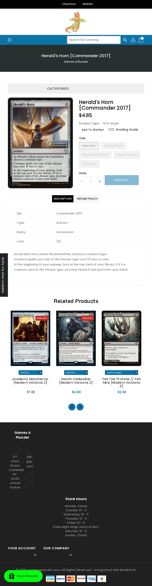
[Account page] (133, 40)
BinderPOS (128, 570)
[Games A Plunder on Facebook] (29, 477)
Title (82, 138)
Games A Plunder (76, 62)
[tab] (62, 198)
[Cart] (141, 40)
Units (83, 173)
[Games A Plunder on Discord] (29, 487)
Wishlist (88, 4)
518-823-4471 (30, 462)
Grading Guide (127, 129)
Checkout (69, 4)
